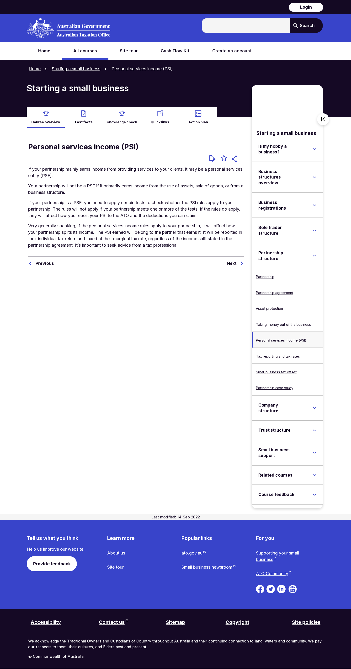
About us (116, 552)
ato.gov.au (191, 552)
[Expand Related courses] (314, 475)
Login (306, 7)
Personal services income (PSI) (281, 340)
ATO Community (272, 573)
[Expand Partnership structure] (314, 256)
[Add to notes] (212, 158)
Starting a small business (76, 68)
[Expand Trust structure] (314, 430)
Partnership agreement (274, 293)
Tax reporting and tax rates (278, 356)
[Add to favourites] (224, 158)
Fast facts (84, 122)
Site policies (306, 622)
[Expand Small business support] (314, 452)
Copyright (237, 622)
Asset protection (269, 308)
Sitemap (175, 622)
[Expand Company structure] (314, 408)
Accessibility (46, 622)
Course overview (45, 122)
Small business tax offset (276, 372)
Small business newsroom (206, 567)
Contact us (112, 622)
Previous (45, 263)
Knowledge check (122, 122)
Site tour (115, 567)
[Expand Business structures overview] (314, 177)
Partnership (265, 277)
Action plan (198, 122)
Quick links (160, 122)
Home (35, 68)
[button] (235, 159)
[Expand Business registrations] (314, 205)
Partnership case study (274, 388)
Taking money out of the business (283, 324)
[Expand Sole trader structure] (314, 230)
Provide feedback (52, 563)
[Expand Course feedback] (314, 494)
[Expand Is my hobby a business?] (314, 149)
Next (232, 263)
